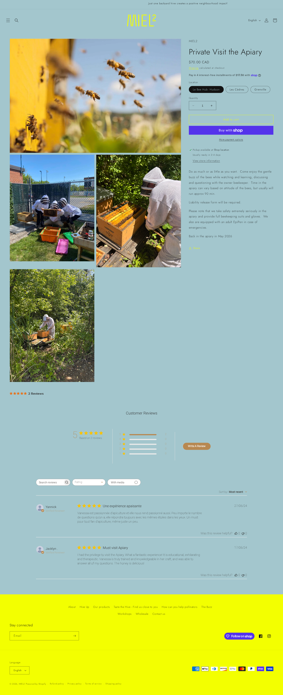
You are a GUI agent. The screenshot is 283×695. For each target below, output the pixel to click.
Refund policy (57, 683)
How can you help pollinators (180, 607)
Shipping (194, 68)
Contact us (158, 614)
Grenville (260, 89)
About (72, 607)
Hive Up (84, 607)
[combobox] (88, 482)
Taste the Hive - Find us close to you (136, 607)
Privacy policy (75, 683)
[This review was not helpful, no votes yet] (243, 533)
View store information (206, 161)
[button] (8, 20)
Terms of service (93, 683)
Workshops (124, 614)
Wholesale (142, 614)
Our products (101, 607)
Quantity (193, 98)
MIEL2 (22, 683)
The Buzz (206, 607)
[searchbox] (49, 482)
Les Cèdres (237, 89)
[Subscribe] (74, 635)
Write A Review (197, 446)
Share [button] (196, 248)
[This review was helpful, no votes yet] (236, 533)
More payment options (231, 139)
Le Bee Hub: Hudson (206, 89)
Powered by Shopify (36, 683)
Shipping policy (113, 683)
